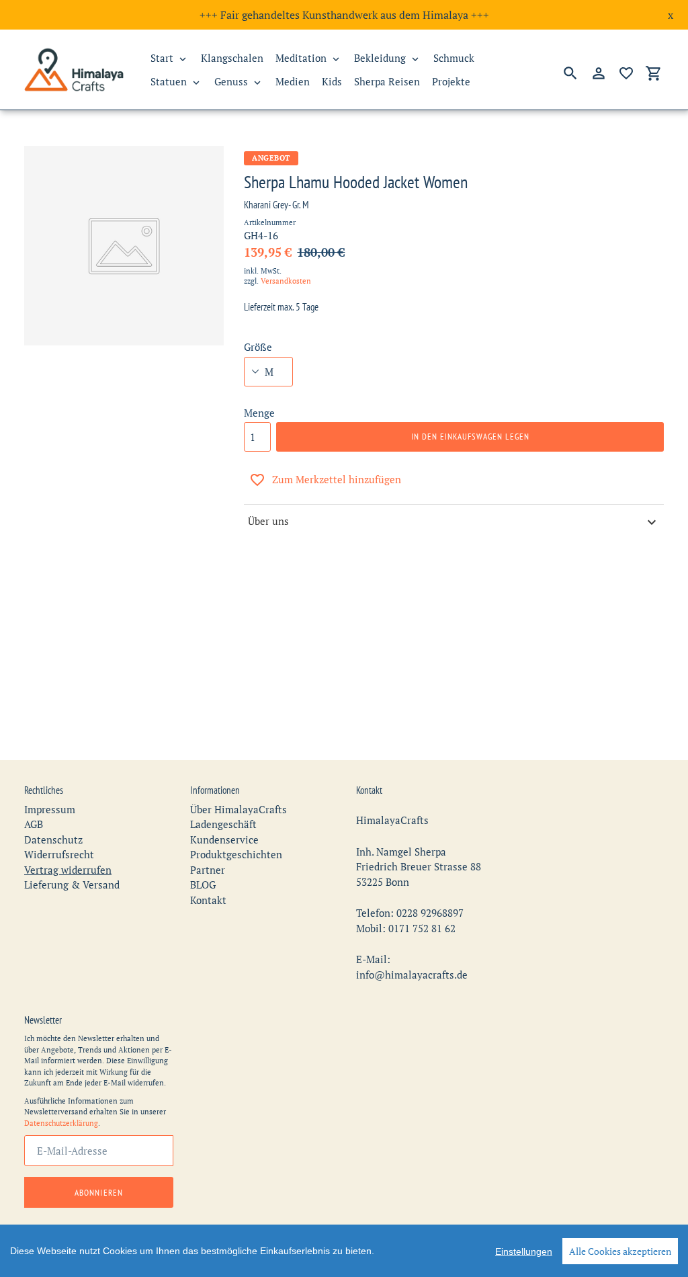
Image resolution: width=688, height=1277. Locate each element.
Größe (258, 347)
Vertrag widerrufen (68, 869)
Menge (259, 412)
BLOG (203, 884)
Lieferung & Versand (72, 884)
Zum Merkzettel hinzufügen (336, 479)
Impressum (49, 809)
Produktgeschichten (236, 854)
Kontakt (208, 900)
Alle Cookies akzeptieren (620, 1251)
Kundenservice (224, 839)
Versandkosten (286, 281)
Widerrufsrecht (59, 854)
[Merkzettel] (626, 73)
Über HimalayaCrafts (238, 809)
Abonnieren (98, 1192)
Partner (207, 869)
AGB (33, 824)
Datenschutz (53, 839)
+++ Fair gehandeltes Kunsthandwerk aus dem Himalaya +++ (344, 14)
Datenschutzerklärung (61, 1123)
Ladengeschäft (223, 824)
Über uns (268, 521)
